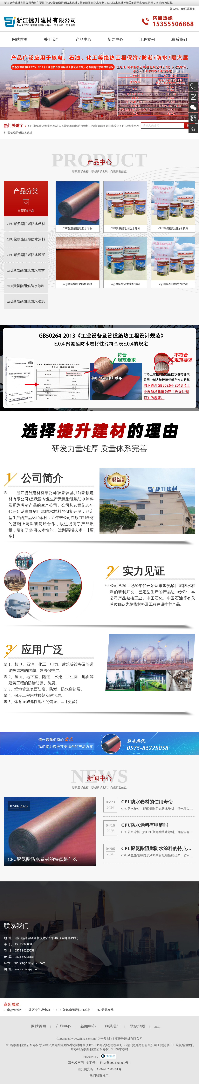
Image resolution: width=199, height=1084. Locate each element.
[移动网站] (193, 118)
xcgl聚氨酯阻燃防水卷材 (26, 270)
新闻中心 (115, 39)
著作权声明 (76, 1062)
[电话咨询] (193, 86)
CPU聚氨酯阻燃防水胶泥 (104, 126)
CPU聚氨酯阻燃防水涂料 (74, 126)
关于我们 (51, 39)
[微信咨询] (193, 107)
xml (157, 1026)
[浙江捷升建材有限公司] (40, 22)
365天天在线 (105, 1010)
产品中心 (83, 39)
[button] (97, 116)
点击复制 (103, 1038)
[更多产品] (26, 203)
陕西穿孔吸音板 (39, 1010)
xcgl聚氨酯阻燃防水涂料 (26, 286)
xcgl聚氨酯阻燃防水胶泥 (26, 301)
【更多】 (71, 701)
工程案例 (147, 39)
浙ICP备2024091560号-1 (115, 1062)
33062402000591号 (108, 1069)
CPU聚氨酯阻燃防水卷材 (62, 2)
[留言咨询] (193, 97)
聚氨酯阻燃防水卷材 (20, 132)
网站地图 (137, 1026)
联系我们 (179, 39)
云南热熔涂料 (13, 1010)
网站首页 (20, 39)
